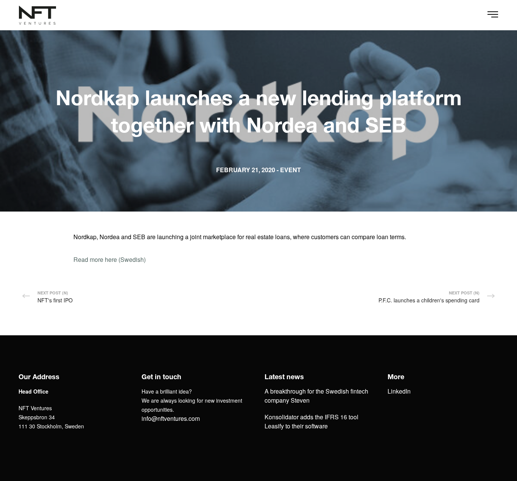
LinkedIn (399, 391)
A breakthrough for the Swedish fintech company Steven (316, 396)
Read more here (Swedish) (109, 259)
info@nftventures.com (171, 418)
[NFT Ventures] (37, 15)
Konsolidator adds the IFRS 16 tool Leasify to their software (311, 421)
